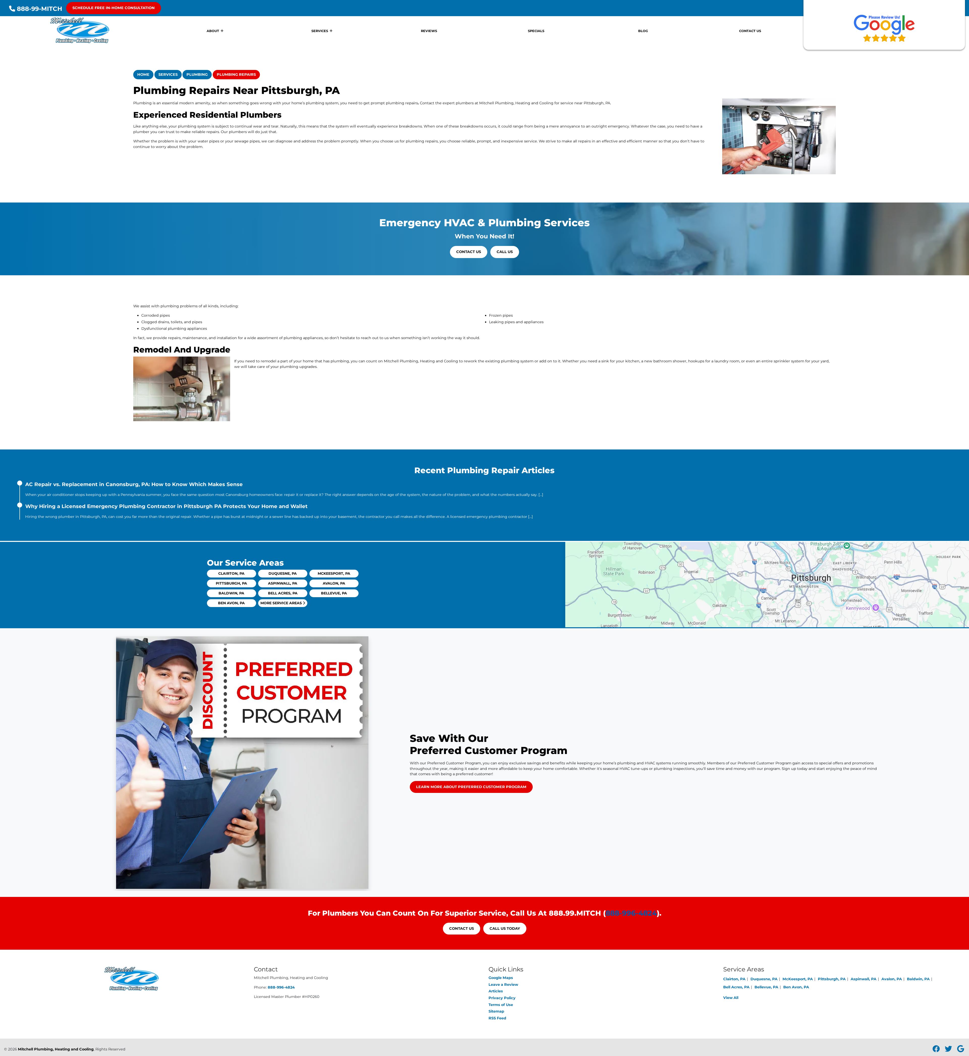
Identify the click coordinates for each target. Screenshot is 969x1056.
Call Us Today (505, 928)
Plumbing (197, 74)
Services (168, 74)
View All (730, 997)
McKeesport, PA (334, 573)
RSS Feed (497, 1018)
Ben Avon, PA (231, 603)
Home (143, 74)
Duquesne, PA (282, 573)
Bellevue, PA (334, 593)
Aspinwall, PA (282, 583)
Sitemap (496, 1011)
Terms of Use (501, 1004)
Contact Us (468, 251)
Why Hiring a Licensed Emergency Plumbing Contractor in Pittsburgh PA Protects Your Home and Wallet (166, 506)
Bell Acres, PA (283, 593)
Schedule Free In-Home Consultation (113, 8)
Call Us (505, 251)
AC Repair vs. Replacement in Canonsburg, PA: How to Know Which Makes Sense (134, 484)
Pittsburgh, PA (231, 583)
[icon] (936, 1050)
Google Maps (501, 977)
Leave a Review (503, 984)
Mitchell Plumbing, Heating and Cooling (56, 1049)
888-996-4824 (631, 913)
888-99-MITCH (38, 8)
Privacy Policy (502, 998)
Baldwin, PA (231, 593)
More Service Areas (281, 603)
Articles (496, 991)
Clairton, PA (231, 573)
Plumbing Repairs (236, 74)
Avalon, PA (334, 583)
